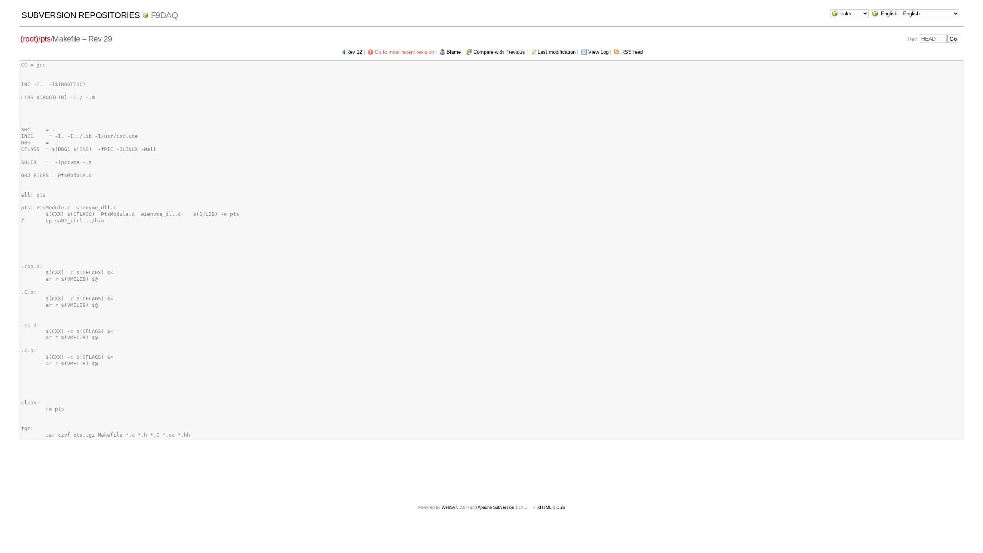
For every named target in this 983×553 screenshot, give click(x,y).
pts (46, 39)
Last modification (557, 52)
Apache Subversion (496, 507)
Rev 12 (354, 52)
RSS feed (632, 52)
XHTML (544, 507)
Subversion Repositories (81, 15)
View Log (598, 52)
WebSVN (450, 507)
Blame (454, 52)
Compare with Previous (499, 52)
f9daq (164, 15)
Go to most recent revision (404, 52)
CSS (560, 507)
